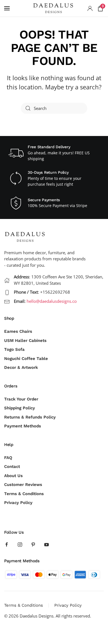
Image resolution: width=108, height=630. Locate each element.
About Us (13, 475)
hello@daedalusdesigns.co (52, 301)
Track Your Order (21, 399)
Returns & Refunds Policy (30, 417)
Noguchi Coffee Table (26, 358)
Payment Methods (22, 426)
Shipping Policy (19, 407)
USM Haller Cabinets (25, 340)
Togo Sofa (14, 349)
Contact (12, 466)
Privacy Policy (18, 502)
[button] (7, 8)
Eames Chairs (18, 331)
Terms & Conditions (24, 493)
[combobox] (54, 108)
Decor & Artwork (21, 367)
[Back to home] (54, 8)
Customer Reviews (23, 484)
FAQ (8, 457)
